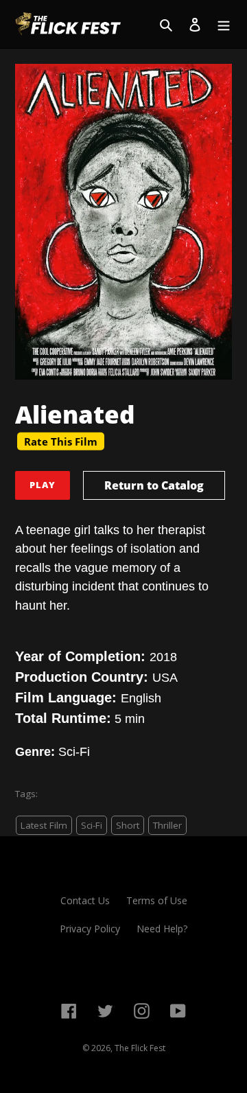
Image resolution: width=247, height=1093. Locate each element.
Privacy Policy (90, 928)
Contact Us (85, 900)
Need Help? (162, 928)
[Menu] (223, 23)
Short (127, 825)
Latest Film (44, 825)
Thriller (167, 825)
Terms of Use (156, 900)
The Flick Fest (140, 1048)
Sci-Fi (91, 825)
